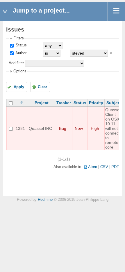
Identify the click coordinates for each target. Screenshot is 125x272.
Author (20, 53)
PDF (115, 167)
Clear (42, 87)
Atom (92, 167)
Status (21, 45)
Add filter (16, 63)
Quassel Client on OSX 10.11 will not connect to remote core (112, 128)
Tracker (63, 102)
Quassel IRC (40, 128)
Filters (18, 38)
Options (19, 71)
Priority (96, 102)
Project (42, 102)
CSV (104, 167)
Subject (114, 102)
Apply (19, 87)
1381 (20, 128)
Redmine (45, 200)
